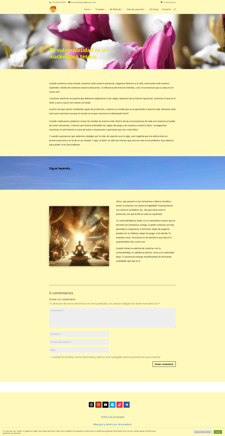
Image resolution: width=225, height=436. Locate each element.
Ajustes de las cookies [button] (203, 432)
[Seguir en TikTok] (119, 405)
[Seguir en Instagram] (98, 405)
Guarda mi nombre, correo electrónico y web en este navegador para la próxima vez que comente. (106, 357)
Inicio (87, 9)
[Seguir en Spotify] (91, 405)
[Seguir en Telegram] (127, 405)
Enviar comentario (164, 364)
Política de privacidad (112, 417)
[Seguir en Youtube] (105, 405)
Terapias (99, 9)
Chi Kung (153, 9)
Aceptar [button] (218, 432)
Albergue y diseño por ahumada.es (112, 424)
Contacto (166, 9)
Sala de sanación (135, 9)
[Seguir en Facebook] (134, 405)
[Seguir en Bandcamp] (112, 405)
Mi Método (115, 9)
